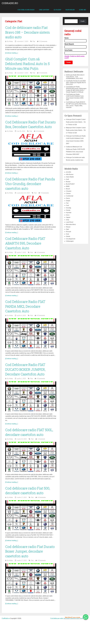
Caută (82, 21)
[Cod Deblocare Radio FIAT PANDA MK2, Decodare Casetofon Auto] (30, 333)
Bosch (68, 189)
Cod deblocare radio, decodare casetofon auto (64, 618)
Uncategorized (70, 239)
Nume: (67, 38)
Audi (67, 179)
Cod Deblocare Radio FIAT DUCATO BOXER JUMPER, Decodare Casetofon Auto (25, 369)
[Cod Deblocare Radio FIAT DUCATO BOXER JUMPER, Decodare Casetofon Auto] (30, 396)
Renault (68, 231)
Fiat (34, 41)
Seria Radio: (69, 50)
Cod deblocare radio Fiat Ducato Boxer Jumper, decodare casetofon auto (30, 551)
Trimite (68, 62)
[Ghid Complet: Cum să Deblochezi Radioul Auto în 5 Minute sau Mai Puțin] (30, 91)
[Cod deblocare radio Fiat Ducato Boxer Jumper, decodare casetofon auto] (30, 578)
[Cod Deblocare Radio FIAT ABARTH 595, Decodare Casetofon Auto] (30, 270)
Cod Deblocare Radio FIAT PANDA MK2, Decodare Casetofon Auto (25, 306)
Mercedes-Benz (71, 224)
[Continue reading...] (11, 53)
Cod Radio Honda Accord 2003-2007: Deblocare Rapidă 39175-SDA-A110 (76, 82)
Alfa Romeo (69, 174)
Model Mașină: (69, 44)
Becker (68, 181)
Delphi (68, 200)
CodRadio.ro (10, 3)
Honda (68, 210)
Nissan (68, 227)
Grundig (68, 208)
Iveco (67, 215)
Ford (67, 205)
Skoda (68, 236)
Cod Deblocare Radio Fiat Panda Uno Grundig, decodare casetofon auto (30, 184)
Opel (67, 229)
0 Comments (43, 41)
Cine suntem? (44, 10)
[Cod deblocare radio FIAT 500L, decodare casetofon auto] (30, 457)
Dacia (68, 198)
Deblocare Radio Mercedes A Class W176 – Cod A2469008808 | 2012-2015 (75, 76)
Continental (69, 196)
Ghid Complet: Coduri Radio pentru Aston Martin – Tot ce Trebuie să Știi (76, 122)
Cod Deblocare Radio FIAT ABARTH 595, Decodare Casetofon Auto (25, 243)
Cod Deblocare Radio (26, 10)
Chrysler (68, 191)
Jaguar (68, 217)
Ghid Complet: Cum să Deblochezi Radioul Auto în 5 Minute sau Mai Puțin (27, 64)
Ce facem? (57, 10)
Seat (67, 234)
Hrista (11, 41)
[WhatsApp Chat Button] (85, 617)
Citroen (68, 193)
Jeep (67, 219)
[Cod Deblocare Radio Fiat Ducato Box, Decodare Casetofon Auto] (30, 147)
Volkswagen (70, 241)
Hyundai (68, 212)
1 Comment (41, 439)
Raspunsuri (70, 10)
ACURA (68, 172)
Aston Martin (70, 177)
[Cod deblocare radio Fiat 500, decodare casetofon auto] (30, 515)
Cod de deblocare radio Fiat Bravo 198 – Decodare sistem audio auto (27, 32)
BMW (67, 186)
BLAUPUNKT (70, 184)
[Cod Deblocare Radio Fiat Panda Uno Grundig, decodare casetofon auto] (30, 209)
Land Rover (69, 222)
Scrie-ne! (82, 10)
